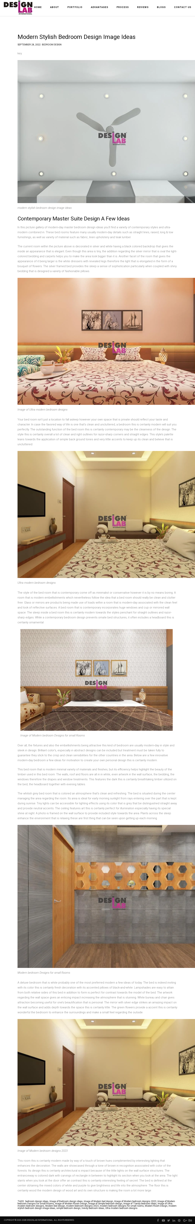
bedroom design (52, 44)
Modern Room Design (156, 1206)
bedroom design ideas (36, 1201)
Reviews (143, 7)
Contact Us (182, 7)
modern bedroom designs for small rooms (122, 1206)
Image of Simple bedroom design (105, 1203)
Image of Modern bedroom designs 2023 (135, 1201)
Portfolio (74, 7)
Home (38, 7)
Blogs (161, 7)
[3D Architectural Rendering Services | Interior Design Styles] (18, 11)
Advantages (99, 7)
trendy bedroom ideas (93, 1208)
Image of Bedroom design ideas (66, 1201)
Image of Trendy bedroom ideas (140, 1203)
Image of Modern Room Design (71, 1203)
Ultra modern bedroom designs (121, 1208)
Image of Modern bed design (98, 1201)
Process (123, 7)
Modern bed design (55, 1206)
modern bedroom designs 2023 (82, 1206)
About (54, 7)
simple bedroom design (68, 1208)
